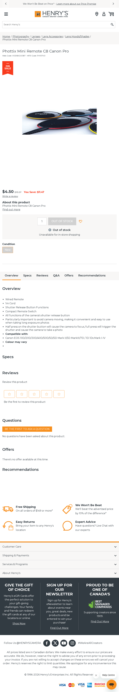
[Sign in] (103, 14)
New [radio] (8, 249)
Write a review (10, 196)
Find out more (11, 209)
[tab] (11, 276)
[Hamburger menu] (6, 14)
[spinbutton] (42, 221)
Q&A (56, 275)
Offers (68, 275)
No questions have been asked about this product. (33, 436)
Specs (27, 275)
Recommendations (92, 275)
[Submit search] (112, 24)
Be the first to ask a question (27, 429)
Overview (11, 275)
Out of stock (62, 221)
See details (100, 3)
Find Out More (59, 628)
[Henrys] (52, 14)
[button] (5, 4)
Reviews (42, 275)
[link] (7, 509)
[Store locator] (97, 14)
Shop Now (19, 623)
